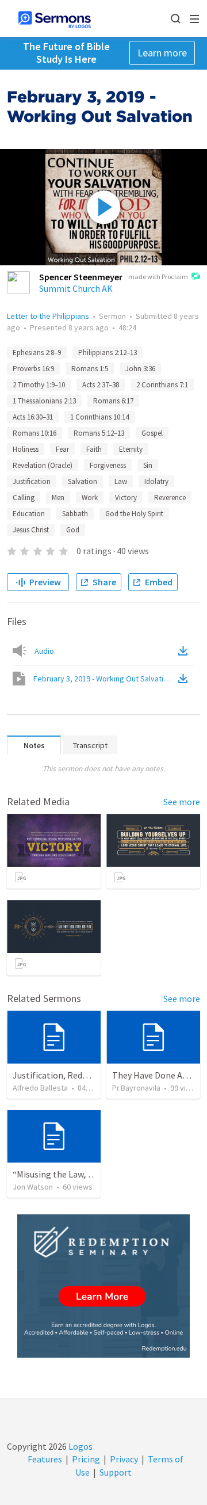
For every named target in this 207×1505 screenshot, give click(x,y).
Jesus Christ (31, 530)
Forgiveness (108, 465)
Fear (62, 449)
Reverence (170, 497)
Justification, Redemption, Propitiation (91, 1075)
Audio (44, 651)
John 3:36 (140, 369)
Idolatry (156, 481)
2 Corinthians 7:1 (162, 385)
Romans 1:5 (89, 369)
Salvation (82, 481)
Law (120, 481)
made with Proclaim (158, 276)
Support (115, 1472)
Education (29, 514)
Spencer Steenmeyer (80, 277)
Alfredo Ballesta (40, 1088)
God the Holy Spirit (134, 514)
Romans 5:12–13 (99, 433)
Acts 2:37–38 (100, 385)
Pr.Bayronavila (136, 1088)
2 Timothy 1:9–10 (39, 385)
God (72, 530)
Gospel (152, 433)
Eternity (131, 449)
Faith (94, 449)
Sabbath (75, 514)
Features (45, 1459)
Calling (23, 497)
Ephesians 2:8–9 (37, 352)
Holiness (26, 449)
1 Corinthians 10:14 (99, 417)
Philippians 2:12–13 (107, 352)
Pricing (86, 1459)
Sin (147, 465)
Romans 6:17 (113, 401)
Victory (126, 497)
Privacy (124, 1459)
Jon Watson (33, 1187)
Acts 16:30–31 (33, 417)
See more (181, 801)
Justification (32, 481)
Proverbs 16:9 (33, 369)
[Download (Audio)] (185, 651)
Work (90, 497)
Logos (80, 1446)
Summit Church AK (76, 288)
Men (58, 497)
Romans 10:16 (34, 433)
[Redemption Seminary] (103, 1286)
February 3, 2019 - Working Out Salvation (104, 678)
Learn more (162, 52)
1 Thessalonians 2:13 (44, 401)
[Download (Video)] (185, 678)
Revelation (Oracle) (42, 465)
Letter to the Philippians (48, 316)
